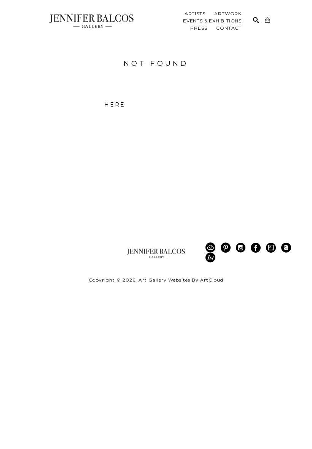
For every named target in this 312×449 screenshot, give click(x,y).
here (115, 104)
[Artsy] (272, 248)
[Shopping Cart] (267, 20)
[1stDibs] (210, 258)
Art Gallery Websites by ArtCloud (180, 280)
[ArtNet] (287, 248)
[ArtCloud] (211, 248)
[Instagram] (242, 248)
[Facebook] (257, 248)
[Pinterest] (227, 248)
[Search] (256, 20)
